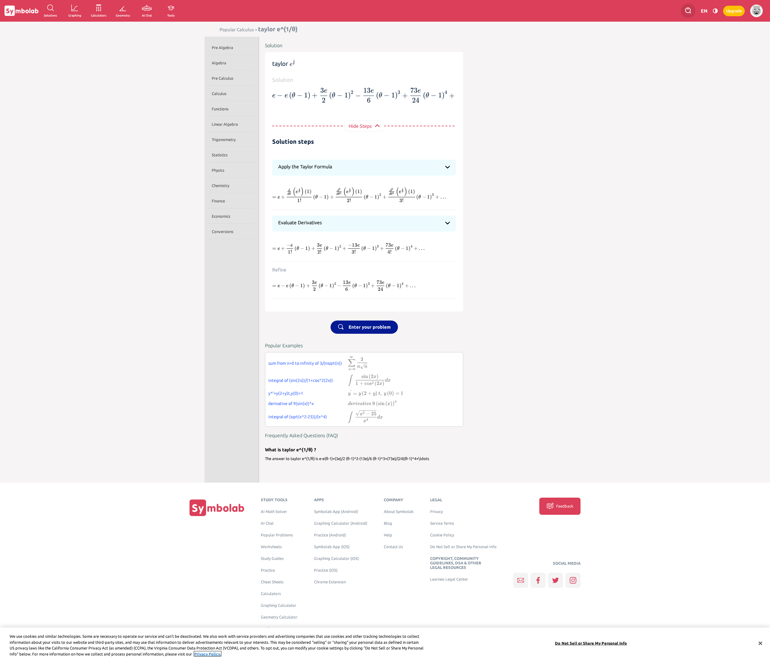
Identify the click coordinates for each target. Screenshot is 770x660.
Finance (218, 201)
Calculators (271, 593)
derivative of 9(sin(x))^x (291, 403)
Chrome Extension (330, 582)
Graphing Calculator (278, 605)
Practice (268, 570)
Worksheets (271, 547)
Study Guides (272, 558)
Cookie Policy (442, 535)
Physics (218, 170)
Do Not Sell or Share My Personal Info (463, 547)
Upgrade (734, 11)
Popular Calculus (237, 29)
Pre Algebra (222, 47)
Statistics (220, 155)
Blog (388, 523)
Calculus (219, 93)
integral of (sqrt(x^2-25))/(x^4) (297, 417)
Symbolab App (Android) (336, 511)
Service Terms (442, 523)
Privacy (436, 511)
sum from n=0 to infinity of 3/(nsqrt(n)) (305, 363)
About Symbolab (399, 511)
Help (388, 535)
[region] (385, 644)
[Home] (216, 507)
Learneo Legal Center (449, 579)
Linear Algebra (225, 124)
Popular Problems (277, 535)
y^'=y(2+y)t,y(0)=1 (285, 393)
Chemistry (220, 185)
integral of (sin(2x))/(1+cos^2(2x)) (300, 380)
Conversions (222, 231)
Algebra (219, 63)
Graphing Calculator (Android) (340, 523)
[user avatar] (756, 11)
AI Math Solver (274, 511)
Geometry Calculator (279, 617)
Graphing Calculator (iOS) (336, 558)
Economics (221, 216)
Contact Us (393, 547)
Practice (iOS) (325, 570)
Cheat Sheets (272, 582)
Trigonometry (224, 139)
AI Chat (267, 523)
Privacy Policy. (207, 654)
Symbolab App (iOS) (332, 547)
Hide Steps (360, 126)
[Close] (760, 643)
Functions (220, 109)
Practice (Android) (330, 535)
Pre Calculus (222, 78)
